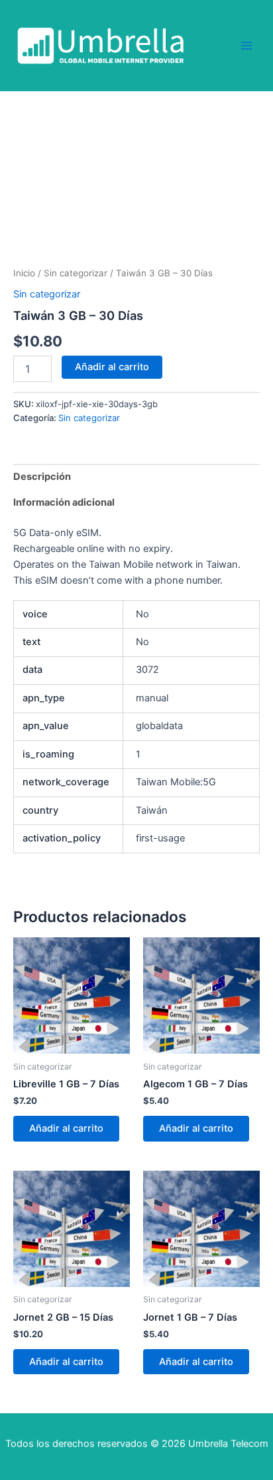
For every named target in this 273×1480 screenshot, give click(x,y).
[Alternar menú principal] (246, 45)
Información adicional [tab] (64, 502)
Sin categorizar (75, 273)
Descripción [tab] (42, 477)
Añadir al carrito (112, 367)
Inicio (24, 273)
